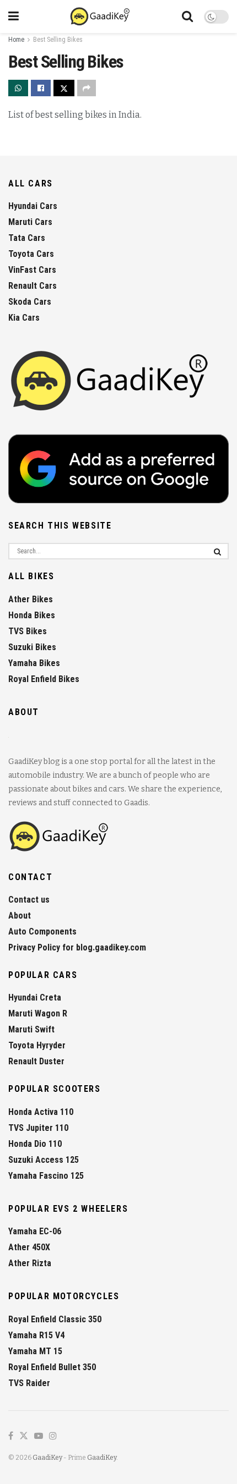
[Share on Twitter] (63, 88)
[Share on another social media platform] (86, 88)
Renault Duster (36, 1061)
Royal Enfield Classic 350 (54, 1319)
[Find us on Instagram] (53, 1436)
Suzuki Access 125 (43, 1160)
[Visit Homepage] (100, 17)
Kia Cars (24, 317)
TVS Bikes (27, 631)
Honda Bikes (31, 615)
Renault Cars (32, 286)
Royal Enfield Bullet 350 (52, 1367)
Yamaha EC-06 (34, 1231)
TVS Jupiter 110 (38, 1128)
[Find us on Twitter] (23, 1436)
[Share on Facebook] (41, 88)
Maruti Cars (30, 222)
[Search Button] (187, 16)
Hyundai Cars (32, 206)
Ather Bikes (30, 599)
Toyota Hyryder (37, 1045)
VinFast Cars (32, 270)
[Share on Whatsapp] (18, 88)
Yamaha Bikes (34, 663)
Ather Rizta (29, 1263)
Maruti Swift (31, 1029)
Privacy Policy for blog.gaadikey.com (77, 947)
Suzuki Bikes (32, 647)
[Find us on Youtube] (38, 1436)
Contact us (29, 899)
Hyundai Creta (34, 997)
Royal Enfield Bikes (43, 679)
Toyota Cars (31, 254)
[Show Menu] (13, 16)
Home (16, 39)
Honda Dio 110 (35, 1144)
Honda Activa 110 (40, 1112)
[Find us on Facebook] (10, 1436)
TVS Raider (29, 1383)
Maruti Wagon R (37, 1013)
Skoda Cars (29, 301)
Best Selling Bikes (58, 39)
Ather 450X (29, 1247)
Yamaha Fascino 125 (46, 1175)
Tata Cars (26, 238)
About (19, 915)
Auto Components (42, 931)
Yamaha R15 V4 (36, 1335)
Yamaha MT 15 (35, 1351)
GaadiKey (47, 1457)
